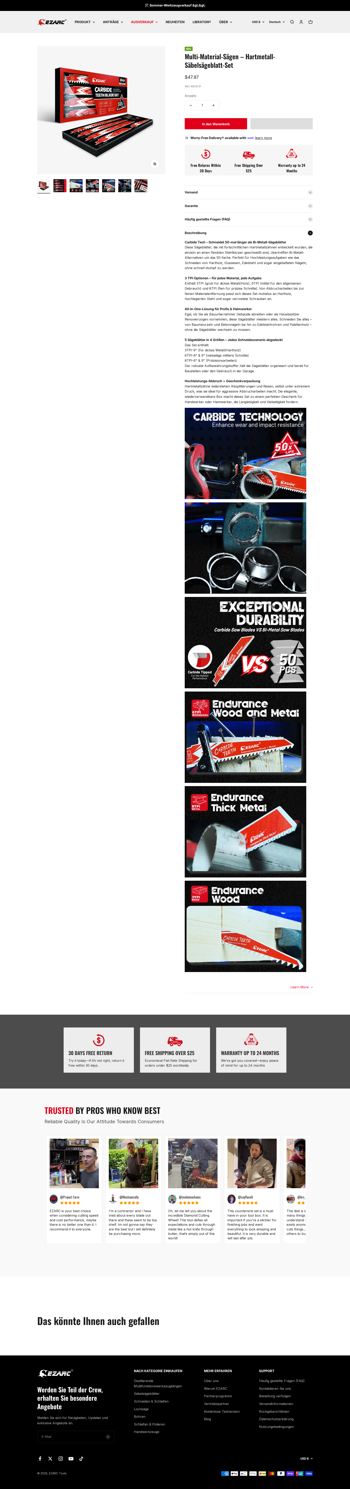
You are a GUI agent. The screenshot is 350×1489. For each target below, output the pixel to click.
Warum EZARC (215, 1388)
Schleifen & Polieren (149, 1424)
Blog (207, 1419)
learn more (263, 138)
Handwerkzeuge (146, 1432)
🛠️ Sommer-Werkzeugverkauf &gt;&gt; (175, 5)
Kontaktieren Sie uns (275, 1388)
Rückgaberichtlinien (274, 1411)
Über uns (211, 1381)
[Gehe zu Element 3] (76, 186)
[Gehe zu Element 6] (124, 186)
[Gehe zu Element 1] (43, 186)
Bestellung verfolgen (275, 1396)
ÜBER (223, 22)
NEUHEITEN (175, 22)
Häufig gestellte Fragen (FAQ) (282, 1381)
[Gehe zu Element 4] (92, 186)
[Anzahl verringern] (191, 105)
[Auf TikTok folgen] (81, 1458)
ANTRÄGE (111, 22)
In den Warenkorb (216, 124)
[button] (281, 123)
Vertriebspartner (216, 1404)
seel (250, 138)
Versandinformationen (276, 1404)
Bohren (139, 1417)
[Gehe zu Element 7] (140, 186)
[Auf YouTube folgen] (71, 1458)
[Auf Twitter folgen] (50, 1458)
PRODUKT (83, 22)
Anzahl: (190, 96)
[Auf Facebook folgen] (40, 1458)
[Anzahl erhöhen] (213, 105)
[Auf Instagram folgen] (60, 1458)
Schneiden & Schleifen (151, 1401)
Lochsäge (141, 1409)
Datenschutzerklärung (276, 1419)
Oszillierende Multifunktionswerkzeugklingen (158, 1383)
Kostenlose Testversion (222, 1411)
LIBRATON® (202, 22)
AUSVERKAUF (142, 22)
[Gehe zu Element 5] (108, 186)
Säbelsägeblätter (147, 1394)
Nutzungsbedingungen (276, 1427)
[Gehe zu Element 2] (59, 186)
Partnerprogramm (218, 1396)
